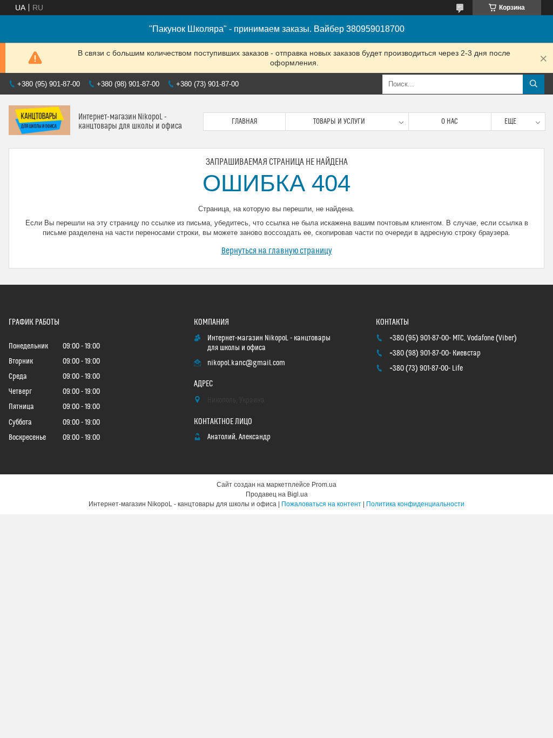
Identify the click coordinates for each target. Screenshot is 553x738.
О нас (449, 121)
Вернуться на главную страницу (276, 251)
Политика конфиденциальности (415, 504)
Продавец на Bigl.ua (277, 494)
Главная (245, 121)
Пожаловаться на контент (321, 504)
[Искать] (533, 84)
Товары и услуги (339, 121)
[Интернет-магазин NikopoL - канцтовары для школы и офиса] (39, 121)
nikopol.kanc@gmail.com (246, 363)
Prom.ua (324, 484)
